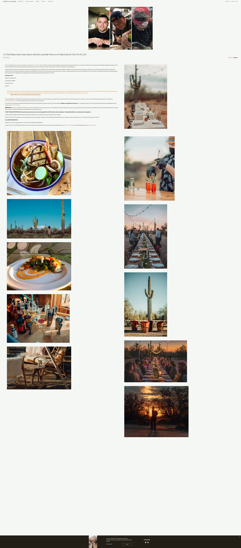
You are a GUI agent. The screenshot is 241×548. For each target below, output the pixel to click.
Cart (237, 1)
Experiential (20, 1)
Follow (232, 1)
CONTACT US (50, 1)
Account (228, 1)
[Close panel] (239, 536)
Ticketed (37, 1)
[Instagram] (148, 542)
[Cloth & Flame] (9, 1)
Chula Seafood (36, 65)
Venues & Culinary (29, 1)
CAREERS (43, 1)
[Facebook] (146, 542)
